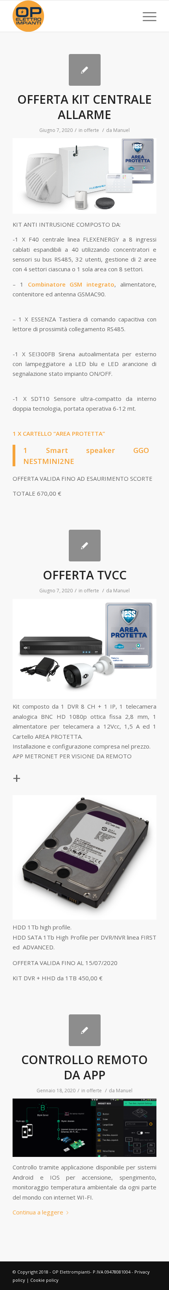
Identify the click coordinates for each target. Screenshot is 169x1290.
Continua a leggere (38, 1212)
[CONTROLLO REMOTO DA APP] (85, 1030)
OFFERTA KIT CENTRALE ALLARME (84, 107)
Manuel (121, 130)
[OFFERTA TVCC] (85, 545)
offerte (91, 130)
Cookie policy (44, 1280)
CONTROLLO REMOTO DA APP (84, 1067)
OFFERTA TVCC (85, 575)
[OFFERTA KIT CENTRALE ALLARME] (85, 70)
